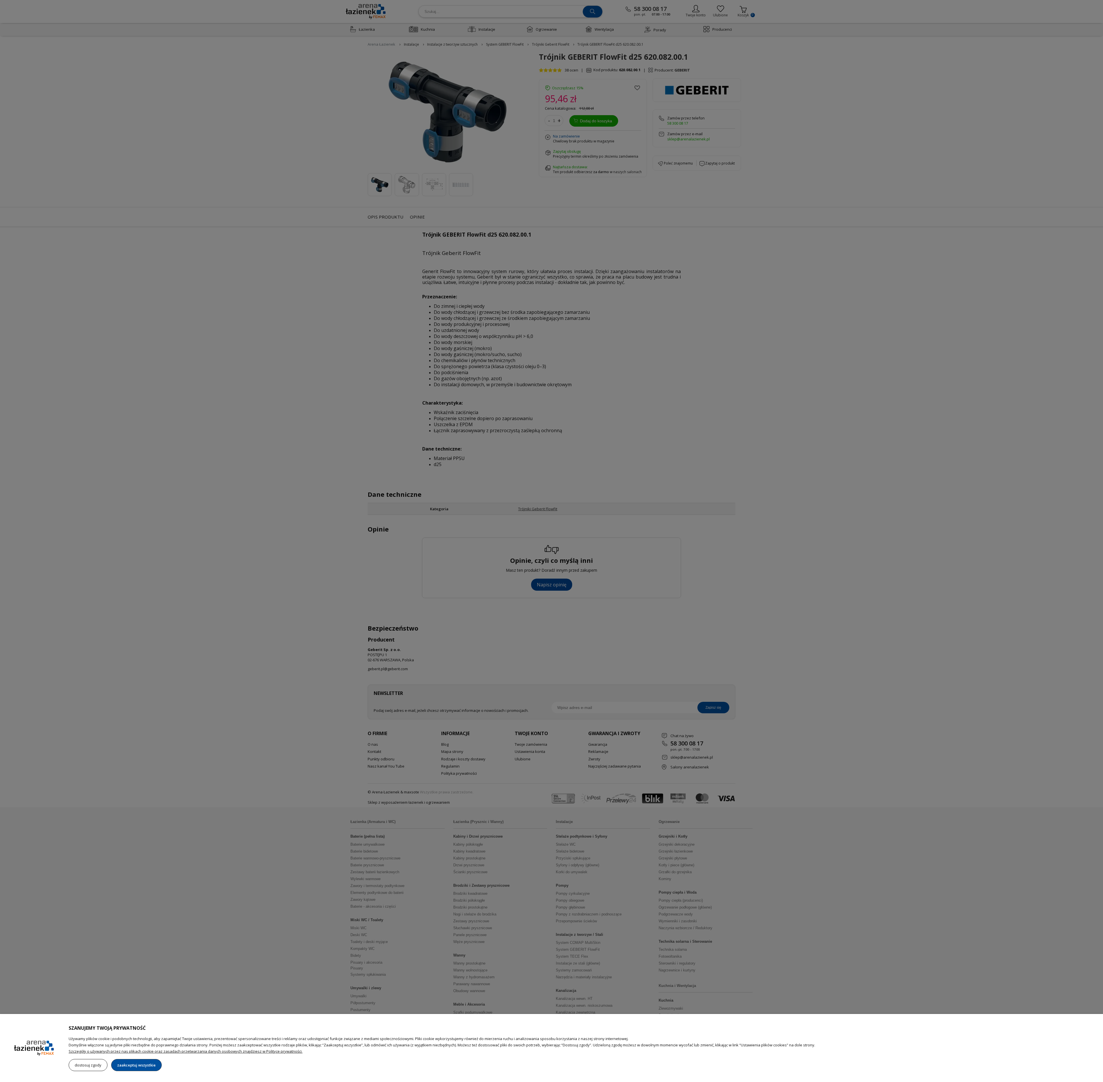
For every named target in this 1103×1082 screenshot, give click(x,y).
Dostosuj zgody (88, 1065)
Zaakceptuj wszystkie (136, 1065)
